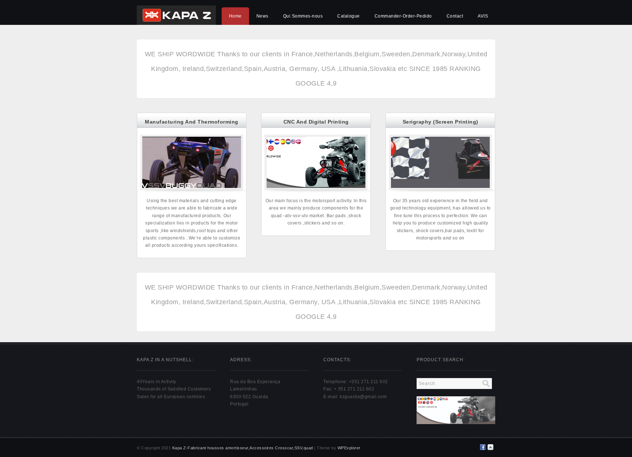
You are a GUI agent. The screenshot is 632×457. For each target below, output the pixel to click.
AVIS (483, 16)
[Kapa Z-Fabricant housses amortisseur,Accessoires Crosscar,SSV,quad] (176, 23)
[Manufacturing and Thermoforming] (191, 187)
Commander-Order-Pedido (403, 16)
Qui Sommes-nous (303, 16)
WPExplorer (349, 448)
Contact (455, 16)
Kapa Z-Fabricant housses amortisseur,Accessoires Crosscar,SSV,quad (242, 448)
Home (235, 16)
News (262, 16)
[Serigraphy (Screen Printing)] (440, 187)
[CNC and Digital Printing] (316, 187)
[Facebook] (483, 447)
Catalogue (348, 16)
